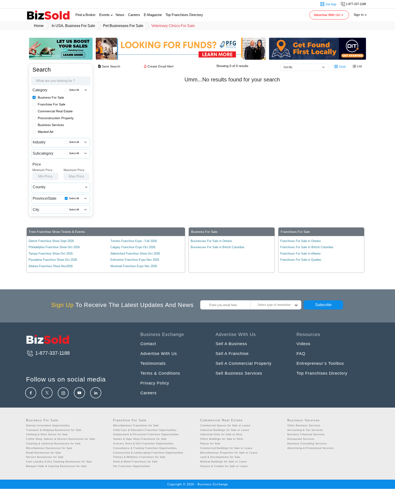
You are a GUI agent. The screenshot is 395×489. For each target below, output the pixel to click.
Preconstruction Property (56, 118)
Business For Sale (51, 97)
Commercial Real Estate (55, 111)
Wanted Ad (45, 132)
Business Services (51, 125)
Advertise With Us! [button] (327, 15)
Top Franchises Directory (184, 15)
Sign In (359, 14)
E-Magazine (153, 15)
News (120, 15)
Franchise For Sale (51, 104)
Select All (74, 90)
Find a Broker (85, 15)
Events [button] (105, 15)
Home (39, 26)
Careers (134, 15)
